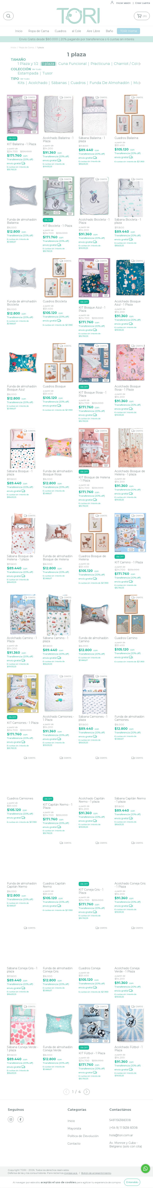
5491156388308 (120, 1120)
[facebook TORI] (21, 1119)
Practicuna (100, 64)
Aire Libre (93, 31)
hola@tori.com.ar (121, 1135)
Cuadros (60, 31)
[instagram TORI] (11, 1119)
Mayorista (74, 1128)
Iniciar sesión (123, 2)
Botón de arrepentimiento (96, 1172)
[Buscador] (8, 16)
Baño (109, 31)
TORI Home (128, 31)
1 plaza (48, 64)
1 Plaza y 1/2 (28, 64)
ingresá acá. (71, 1172)
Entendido (132, 1182)
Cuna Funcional (72, 64)
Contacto (74, 1143)
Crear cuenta (142, 2)
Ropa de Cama (38, 31)
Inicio (19, 31)
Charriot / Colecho (130, 64)
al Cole (76, 31)
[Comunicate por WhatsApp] (145, 1168)
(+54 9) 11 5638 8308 (123, 1127)
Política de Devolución (83, 1136)
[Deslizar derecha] (139, 64)
